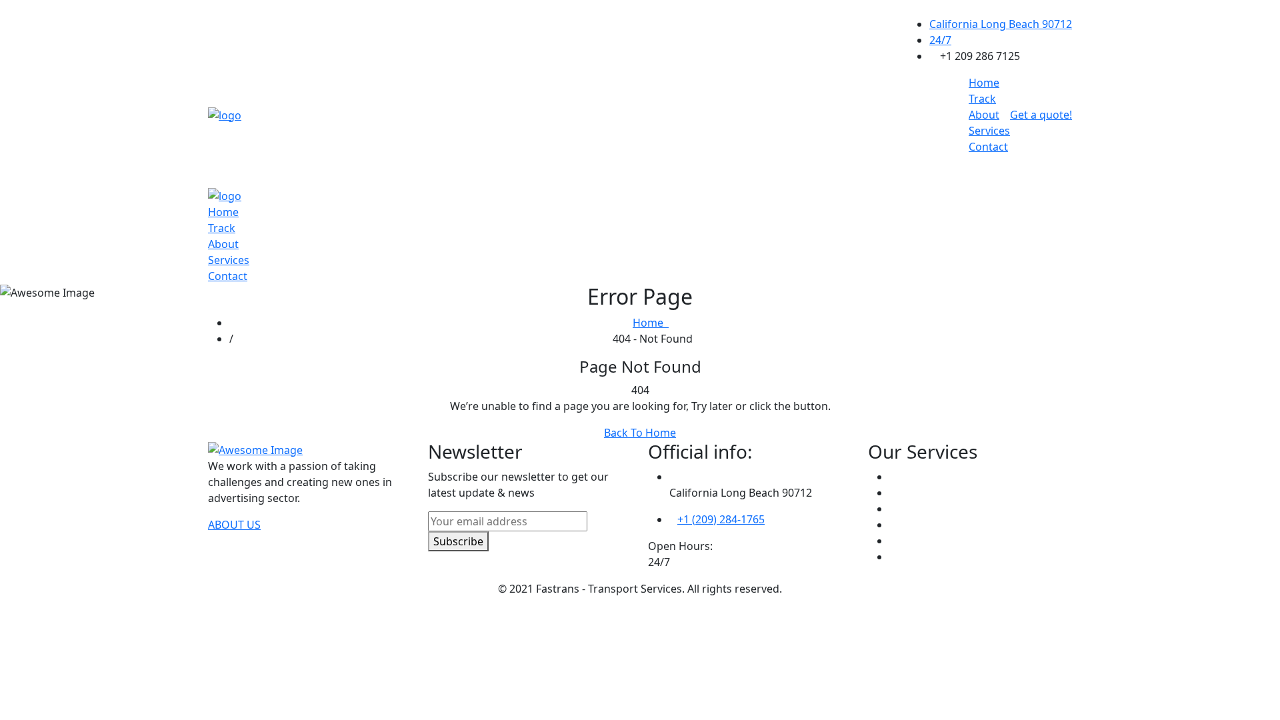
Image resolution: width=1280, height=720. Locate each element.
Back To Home (640, 432)
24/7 (940, 40)
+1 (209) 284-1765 (721, 519)
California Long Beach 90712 (1000, 24)
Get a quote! (1041, 114)
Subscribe (458, 541)
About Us (234, 524)
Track (982, 98)
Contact (988, 146)
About (984, 114)
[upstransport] (224, 114)
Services (989, 130)
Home (984, 82)
